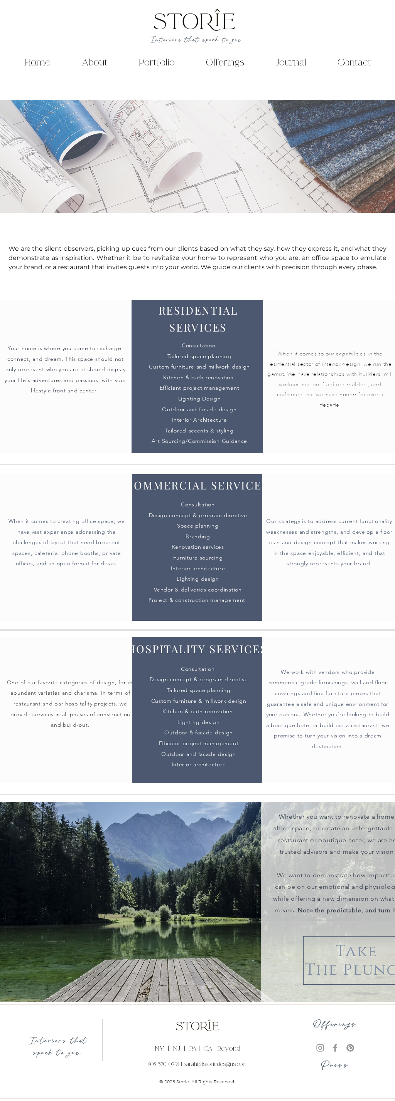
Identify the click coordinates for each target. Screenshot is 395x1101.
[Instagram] (320, 1048)
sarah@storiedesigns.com (216, 1064)
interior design (341, 364)
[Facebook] (335, 1048)
